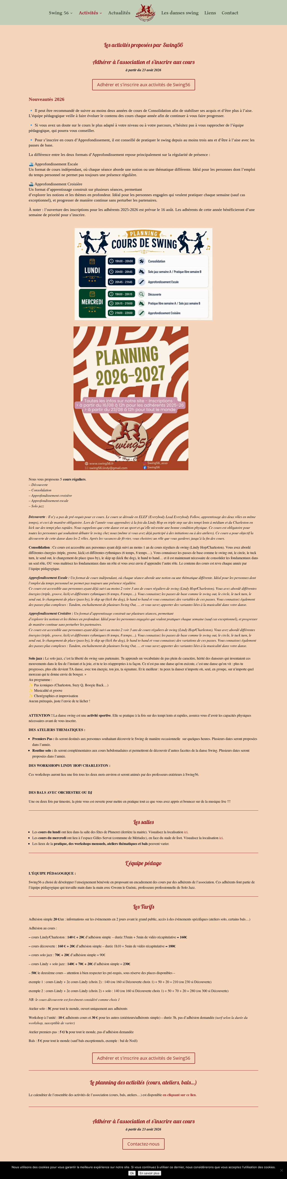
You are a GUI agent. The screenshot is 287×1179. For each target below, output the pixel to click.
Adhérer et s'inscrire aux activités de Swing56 (143, 85)
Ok (132, 1173)
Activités (88, 13)
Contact (230, 13)
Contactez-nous (143, 1144)
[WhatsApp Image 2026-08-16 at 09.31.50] (131, 469)
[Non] (281, 1170)
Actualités (119, 13)
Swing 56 (59, 13)
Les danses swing (180, 13)
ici (185, 831)
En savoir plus (149, 1173)
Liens (210, 13)
